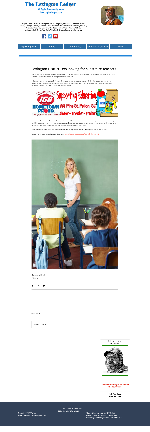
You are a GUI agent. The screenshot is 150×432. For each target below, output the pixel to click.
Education (35, 278)
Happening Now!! (38, 275)
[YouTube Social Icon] (55, 36)
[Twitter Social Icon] (50, 36)
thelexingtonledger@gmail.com (34, 415)
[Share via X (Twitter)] (38, 286)
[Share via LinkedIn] (44, 286)
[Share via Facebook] (33, 286)
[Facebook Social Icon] (44, 36)
